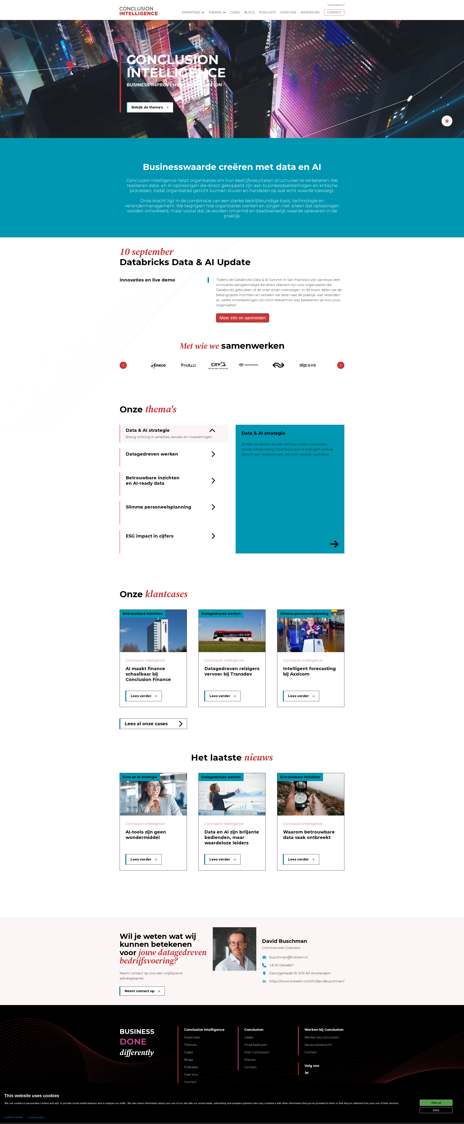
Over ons (191, 1074)
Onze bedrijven (256, 1045)
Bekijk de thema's (147, 107)
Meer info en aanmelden (242, 317)
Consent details (13, 1117)
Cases (188, 1052)
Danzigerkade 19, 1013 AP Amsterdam (300, 973)
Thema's (190, 1045)
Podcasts (191, 1067)
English (9, 1088)
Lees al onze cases (146, 723)
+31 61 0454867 (281, 965)
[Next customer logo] (340, 365)
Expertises (192, 1037)
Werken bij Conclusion (321, 1037)
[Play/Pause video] (447, 121)
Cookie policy (36, 1117)
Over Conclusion (257, 1052)
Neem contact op (139, 991)
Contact (190, 1082)
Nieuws (249, 1059)
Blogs (188, 1059)
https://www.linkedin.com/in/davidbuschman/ (306, 981)
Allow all (436, 1102)
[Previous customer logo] (123, 365)
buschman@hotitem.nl (288, 957)
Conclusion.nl (336, 4)
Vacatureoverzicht (318, 1045)
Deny (436, 1110)
